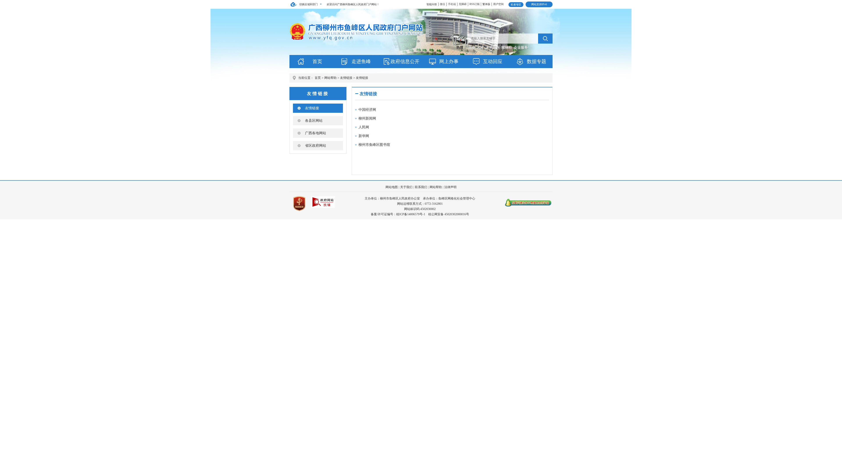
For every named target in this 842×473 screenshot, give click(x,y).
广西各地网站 (315, 133)
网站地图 (391, 187)
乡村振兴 (493, 47)
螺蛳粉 (507, 47)
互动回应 (492, 61)
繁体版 (486, 4)
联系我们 (421, 187)
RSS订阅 (474, 4)
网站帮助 (330, 77)
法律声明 (450, 187)
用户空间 (498, 4)
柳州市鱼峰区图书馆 (374, 144)
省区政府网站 (315, 145)
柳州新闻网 (367, 118)
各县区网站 (314, 120)
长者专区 (516, 4)
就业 (472, 47)
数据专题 (536, 61)
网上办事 (448, 61)
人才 (481, 47)
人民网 (364, 127)
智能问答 (431, 4)
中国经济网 (367, 109)
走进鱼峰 (361, 61)
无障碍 (463, 4)
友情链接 (346, 77)
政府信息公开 (405, 61)
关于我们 (406, 187)
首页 (317, 61)
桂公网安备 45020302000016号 (448, 214)
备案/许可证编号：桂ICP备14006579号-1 (398, 214)
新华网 (364, 136)
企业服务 (521, 47)
